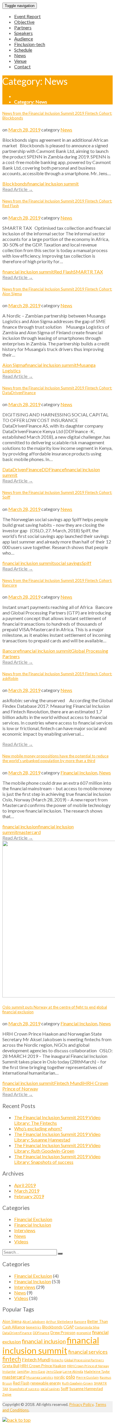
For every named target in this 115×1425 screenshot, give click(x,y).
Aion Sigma (13, 365)
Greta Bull (10, 1365)
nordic (59, 1377)
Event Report (27, 16)
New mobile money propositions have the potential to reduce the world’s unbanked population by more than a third (55, 758)
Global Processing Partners (84, 1360)
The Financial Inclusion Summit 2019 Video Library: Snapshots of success (57, 1159)
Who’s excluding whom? (38, 1128)
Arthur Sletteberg (59, 1321)
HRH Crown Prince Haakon (43, 1365)
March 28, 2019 (24, 129)
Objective (24, 22)
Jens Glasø (54, 1371)
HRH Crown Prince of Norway (88, 1366)
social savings (68, 563)
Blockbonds (14, 183)
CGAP (68, 1327)
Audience (23, 38)
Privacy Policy (81, 1404)
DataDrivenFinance (22, 469)
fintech (11, 1358)
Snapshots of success (24, 1389)
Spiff (86, 563)
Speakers (23, 33)
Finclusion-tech (29, 44)
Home (20, 96)
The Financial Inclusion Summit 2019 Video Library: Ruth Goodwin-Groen (57, 1148)
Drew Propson (62, 1332)
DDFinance (53, 469)
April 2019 (25, 1185)
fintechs (57, 1360)
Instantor (9, 1371)
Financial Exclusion (33, 1219)
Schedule (23, 50)
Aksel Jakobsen (33, 1321)
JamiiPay (23, 1371)
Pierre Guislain (87, 1377)
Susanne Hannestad (86, 1388)
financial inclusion (20, 826)
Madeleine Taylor (97, 1371)
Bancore (10, 651)
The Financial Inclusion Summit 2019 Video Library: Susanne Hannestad (57, 1136)
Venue (20, 61)
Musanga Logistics (39, 1377)
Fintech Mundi (68, 1083)
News (20, 55)
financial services (88, 1351)
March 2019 (26, 1190)
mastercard (29, 832)
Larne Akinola (73, 1371)
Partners (23, 27)
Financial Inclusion (78, 772)
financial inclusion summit (53, 183)
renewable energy (45, 1383)
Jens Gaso (37, 1371)
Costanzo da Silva (87, 1327)
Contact (22, 66)
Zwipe (7, 1394)
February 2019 (29, 1196)
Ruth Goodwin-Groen (77, 1383)
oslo (70, 1377)
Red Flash (63, 271)
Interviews (24, 1230)
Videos (21, 1241)
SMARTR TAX (88, 271)
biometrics (33, 1327)
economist (83, 1333)
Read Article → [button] (17, 189)
